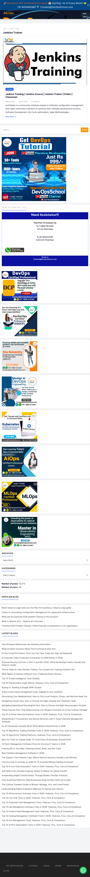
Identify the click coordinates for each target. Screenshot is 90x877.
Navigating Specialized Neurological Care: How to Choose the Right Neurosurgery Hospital (44, 705)
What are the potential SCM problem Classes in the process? (30, 617)
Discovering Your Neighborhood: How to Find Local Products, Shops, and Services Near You (44, 696)
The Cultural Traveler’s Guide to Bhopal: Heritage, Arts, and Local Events (35, 784)
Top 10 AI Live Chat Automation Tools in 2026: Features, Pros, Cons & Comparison (40, 766)
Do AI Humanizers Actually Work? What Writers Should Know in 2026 (34, 726)
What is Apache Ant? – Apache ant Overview (22, 621)
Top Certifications (14, 866)
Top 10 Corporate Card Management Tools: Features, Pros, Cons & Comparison (38, 802)
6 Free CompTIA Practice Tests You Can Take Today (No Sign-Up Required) (37, 653)
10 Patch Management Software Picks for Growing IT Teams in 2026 (34, 744)
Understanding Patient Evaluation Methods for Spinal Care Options (33, 789)
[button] (83, 870)
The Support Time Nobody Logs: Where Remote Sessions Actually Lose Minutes (39, 757)
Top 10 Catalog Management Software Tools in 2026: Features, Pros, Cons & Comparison (43, 816)
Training (9, 89)
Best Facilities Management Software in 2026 (23, 753)
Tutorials (33, 866)
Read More (11, 117)
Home (5, 29)
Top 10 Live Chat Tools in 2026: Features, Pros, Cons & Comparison (33, 798)
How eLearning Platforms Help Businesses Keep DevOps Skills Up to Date (36, 780)
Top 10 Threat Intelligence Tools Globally (21, 678)
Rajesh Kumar (10, 101)
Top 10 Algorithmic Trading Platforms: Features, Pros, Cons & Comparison (36, 735)
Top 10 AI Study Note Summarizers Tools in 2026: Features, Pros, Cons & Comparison (42, 714)
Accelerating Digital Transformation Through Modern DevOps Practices (35, 775)
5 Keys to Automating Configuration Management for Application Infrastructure (38, 612)
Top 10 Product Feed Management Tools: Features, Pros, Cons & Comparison (38, 811)
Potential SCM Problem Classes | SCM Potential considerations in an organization (39, 626)
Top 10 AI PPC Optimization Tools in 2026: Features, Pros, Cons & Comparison (38, 825)
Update (58, 866)
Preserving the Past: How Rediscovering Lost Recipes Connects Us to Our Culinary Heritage (44, 710)
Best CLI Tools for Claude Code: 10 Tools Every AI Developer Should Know (36, 739)
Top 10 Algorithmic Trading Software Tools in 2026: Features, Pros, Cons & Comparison (42, 730)
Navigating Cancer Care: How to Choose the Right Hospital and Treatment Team (39, 701)
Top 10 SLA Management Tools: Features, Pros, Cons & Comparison (33, 820)
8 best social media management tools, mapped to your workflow (32, 692)
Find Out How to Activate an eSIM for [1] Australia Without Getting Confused (37, 762)
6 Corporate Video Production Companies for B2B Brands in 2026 (32, 658)
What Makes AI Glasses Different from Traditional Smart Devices (32, 674)
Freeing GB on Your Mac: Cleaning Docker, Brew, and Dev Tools (31, 748)
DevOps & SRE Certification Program (27, 3)
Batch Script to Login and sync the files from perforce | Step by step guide (36, 608)
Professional (73, 866)
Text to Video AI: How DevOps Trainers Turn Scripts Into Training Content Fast (38, 669)
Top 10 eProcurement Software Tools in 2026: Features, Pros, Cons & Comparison (40, 793)
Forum (46, 866)
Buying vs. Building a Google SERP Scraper (22, 687)
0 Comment (35, 101)
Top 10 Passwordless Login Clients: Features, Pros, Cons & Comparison (35, 683)
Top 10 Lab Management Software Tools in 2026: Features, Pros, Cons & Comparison (41, 807)
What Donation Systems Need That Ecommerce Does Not (29, 649)
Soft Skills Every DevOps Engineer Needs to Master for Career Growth (34, 771)
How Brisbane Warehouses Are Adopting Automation (26, 644)
